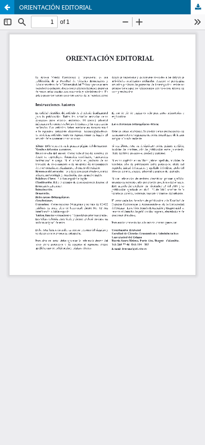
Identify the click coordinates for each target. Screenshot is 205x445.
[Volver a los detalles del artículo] (7, 7)
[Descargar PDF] (198, 7)
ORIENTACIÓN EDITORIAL (55, 7)
